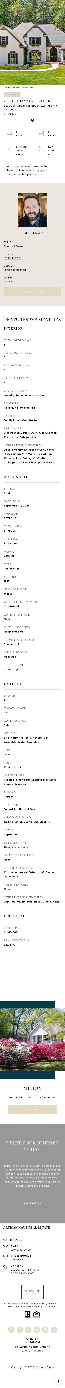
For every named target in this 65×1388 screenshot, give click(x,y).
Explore (32, 1109)
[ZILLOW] (54, 1330)
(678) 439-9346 (13, 258)
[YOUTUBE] (37, 1330)
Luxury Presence (32, 1350)
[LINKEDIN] (28, 1330)
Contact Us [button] (32, 1203)
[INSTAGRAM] (20, 1330)
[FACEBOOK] (11, 1330)
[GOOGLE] (45, 1330)
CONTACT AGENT (32, 291)
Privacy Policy (45, 1367)
